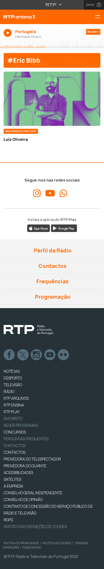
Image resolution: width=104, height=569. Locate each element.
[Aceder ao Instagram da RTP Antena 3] (37, 193)
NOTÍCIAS (12, 371)
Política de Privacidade (21, 543)
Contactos (52, 266)
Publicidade (31, 547)
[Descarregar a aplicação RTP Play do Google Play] (64, 227)
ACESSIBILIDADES (18, 472)
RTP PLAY (12, 411)
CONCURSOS (15, 432)
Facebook (9, 355)
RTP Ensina (14, 405)
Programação (52, 296)
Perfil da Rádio (52, 250)
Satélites (12, 479)
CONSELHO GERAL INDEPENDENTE (33, 492)
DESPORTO (13, 378)
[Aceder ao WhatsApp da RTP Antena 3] (63, 193)
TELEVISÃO (13, 384)
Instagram (36, 355)
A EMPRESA (13, 486)
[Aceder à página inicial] (34, 17)
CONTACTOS (14, 452)
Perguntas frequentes (26, 438)
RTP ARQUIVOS (16, 398)
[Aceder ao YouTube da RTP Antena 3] (50, 193)
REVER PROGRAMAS (21, 425)
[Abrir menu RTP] (52, 4)
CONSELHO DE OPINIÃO (23, 499)
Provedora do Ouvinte (25, 465)
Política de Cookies (57, 543)
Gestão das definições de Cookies (35, 526)
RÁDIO (9, 391)
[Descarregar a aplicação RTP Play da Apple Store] (38, 227)
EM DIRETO (13, 418)
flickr (63, 355)
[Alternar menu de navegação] (99, 17)
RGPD (8, 519)
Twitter (23, 355)
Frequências (52, 281)
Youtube (50, 355)
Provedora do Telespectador (32, 459)
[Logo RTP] (28, 330)
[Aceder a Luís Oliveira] (52, 99)
